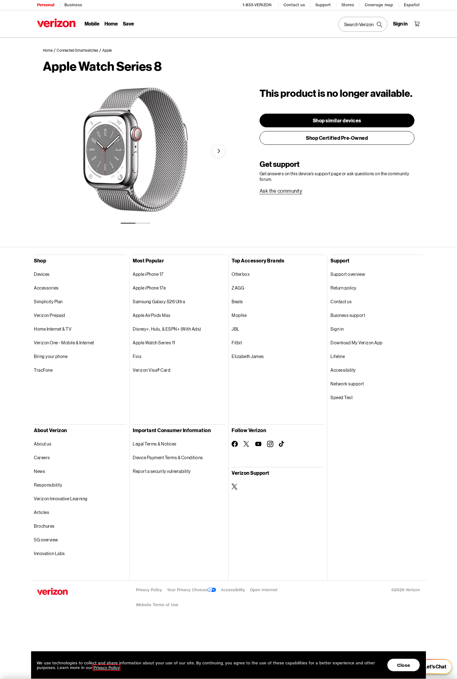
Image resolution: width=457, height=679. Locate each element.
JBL (236, 329)
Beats (237, 301)
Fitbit (237, 342)
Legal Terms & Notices (155, 443)
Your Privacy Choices (187, 589)
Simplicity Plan (48, 301)
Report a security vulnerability (162, 471)
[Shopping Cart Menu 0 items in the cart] (417, 24)
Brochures (44, 526)
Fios (137, 356)
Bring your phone (50, 356)
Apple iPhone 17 (148, 274)
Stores (347, 4)
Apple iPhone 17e (149, 287)
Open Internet (264, 589)
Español (411, 4)
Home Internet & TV (53, 329)
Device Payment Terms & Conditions (168, 457)
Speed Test (341, 397)
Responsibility (48, 485)
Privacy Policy (149, 589)
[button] (218, 151)
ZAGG (238, 287)
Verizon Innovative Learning (61, 498)
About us (42, 443)
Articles (41, 512)
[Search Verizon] (362, 24)
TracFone (43, 370)
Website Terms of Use (157, 604)
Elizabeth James (248, 356)
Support (323, 4)
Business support (347, 315)
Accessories (46, 287)
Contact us (294, 4)
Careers (42, 457)
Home (111, 23)
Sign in (337, 329)
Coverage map (379, 4)
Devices (42, 274)
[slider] (431, 666)
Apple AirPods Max (152, 315)
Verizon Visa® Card (151, 370)
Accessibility (343, 370)
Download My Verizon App (356, 342)
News (39, 471)
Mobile (92, 23)
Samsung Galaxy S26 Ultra (159, 301)
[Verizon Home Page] (56, 22)
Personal (45, 4)
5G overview (46, 539)
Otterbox (241, 274)
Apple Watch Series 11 (154, 342)
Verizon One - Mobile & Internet (64, 342)
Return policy (343, 287)
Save (128, 23)
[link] (50, 50)
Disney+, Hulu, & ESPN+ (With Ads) (167, 329)
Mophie (239, 315)
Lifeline (337, 356)
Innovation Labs (49, 553)
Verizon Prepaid (49, 315)
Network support (347, 383)
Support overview (347, 274)
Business (73, 4)
